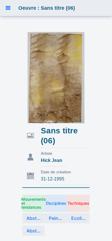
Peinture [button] (58, 218)
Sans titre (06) (59, 135)
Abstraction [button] (35, 218)
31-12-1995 (52, 178)
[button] (8, 8)
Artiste (46, 153)
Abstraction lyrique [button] (35, 231)
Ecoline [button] (79, 218)
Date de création (56, 172)
